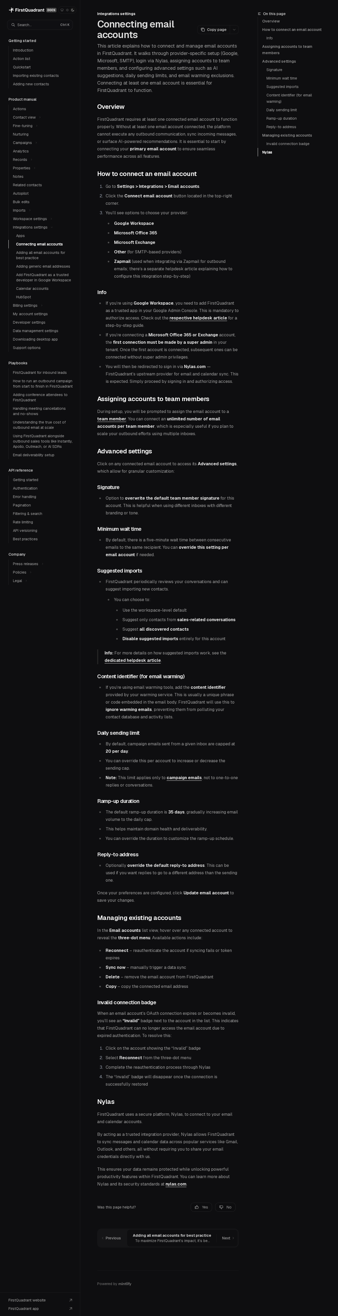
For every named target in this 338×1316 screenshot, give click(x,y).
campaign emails (184, 777)
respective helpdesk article (198, 318)
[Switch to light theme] (67, 10)
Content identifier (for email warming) (289, 98)
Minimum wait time (281, 78)
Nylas (267, 152)
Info (269, 38)
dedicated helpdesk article (133, 660)
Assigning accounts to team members (287, 49)
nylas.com (176, 1184)
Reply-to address (281, 126)
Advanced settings (279, 61)
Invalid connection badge (287, 143)
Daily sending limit (281, 110)
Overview (271, 21)
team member (111, 419)
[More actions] (234, 29)
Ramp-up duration (281, 118)
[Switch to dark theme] (72, 10)
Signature (274, 69)
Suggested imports (282, 86)
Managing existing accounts (287, 135)
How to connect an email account (292, 29)
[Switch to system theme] (62, 10)
